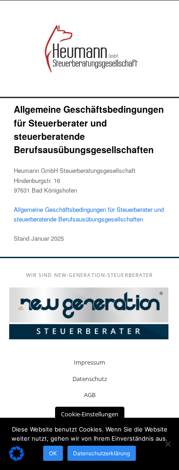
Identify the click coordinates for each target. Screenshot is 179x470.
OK (53, 453)
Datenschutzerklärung (101, 453)
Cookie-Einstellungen (89, 414)
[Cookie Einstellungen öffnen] (16, 458)
